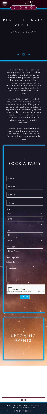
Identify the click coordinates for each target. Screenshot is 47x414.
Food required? (13, 257)
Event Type (11, 247)
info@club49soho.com (26, 406)
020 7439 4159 (28, 408)
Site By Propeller (23, 411)
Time (8, 231)
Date (8, 209)
